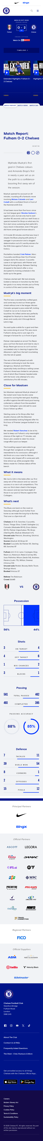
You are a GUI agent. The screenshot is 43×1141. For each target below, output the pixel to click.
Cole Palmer (25, 254)
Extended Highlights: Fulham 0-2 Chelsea (17, 80)
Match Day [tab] (34, 105)
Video (6, 95)
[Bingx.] (26, 3)
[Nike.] (17, 3)
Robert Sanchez (20, 431)
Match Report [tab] (10, 105)
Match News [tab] (23, 105)
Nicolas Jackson (28, 213)
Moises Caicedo (18, 199)
